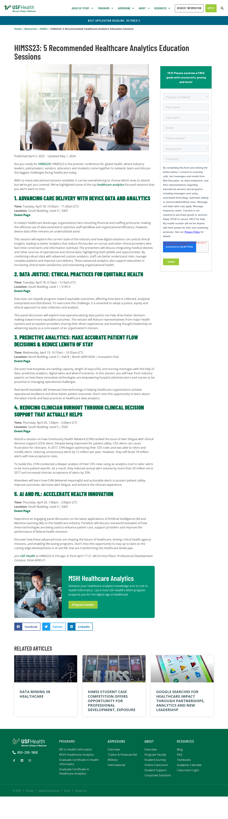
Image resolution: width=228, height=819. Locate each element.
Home (18, 29)
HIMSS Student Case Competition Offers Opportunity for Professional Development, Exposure (111, 700)
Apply (211, 8)
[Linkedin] (22, 760)
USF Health (27, 556)
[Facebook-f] (14, 760)
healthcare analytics (110, 185)
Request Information (189, 8)
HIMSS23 (44, 164)
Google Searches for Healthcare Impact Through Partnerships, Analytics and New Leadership (180, 700)
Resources (30, 29)
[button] (222, 8)
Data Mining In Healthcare (35, 694)
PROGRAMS (67, 741)
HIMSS (44, 29)
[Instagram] (29, 760)
